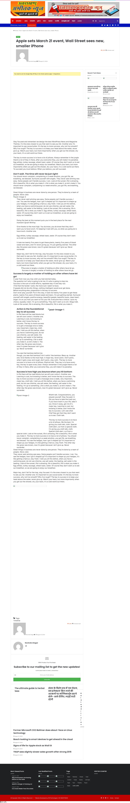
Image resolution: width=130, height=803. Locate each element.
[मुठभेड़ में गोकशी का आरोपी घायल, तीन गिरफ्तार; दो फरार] (42, 777)
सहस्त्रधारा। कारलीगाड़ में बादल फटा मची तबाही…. (94, 88)
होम (12, 21)
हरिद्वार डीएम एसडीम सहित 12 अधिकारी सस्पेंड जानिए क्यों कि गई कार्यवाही (110, 89)
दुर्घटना (39, 21)
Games (81, 779)
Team (68, 782)
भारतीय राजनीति (76, 785)
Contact (117, 798)
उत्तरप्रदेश (18, 21)
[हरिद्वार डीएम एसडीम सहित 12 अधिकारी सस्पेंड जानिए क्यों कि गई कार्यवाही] (110, 81)
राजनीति (57, 21)
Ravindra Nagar (31, 643)
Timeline (16, 621)
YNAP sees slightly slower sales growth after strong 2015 (42, 751)
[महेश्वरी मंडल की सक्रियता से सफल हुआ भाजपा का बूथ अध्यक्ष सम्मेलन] (60, 788)
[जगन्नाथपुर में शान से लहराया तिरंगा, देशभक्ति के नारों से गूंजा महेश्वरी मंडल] (60, 777)
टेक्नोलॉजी (32, 21)
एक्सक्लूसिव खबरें (65, 21)
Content (69, 779)
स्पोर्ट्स (73, 21)
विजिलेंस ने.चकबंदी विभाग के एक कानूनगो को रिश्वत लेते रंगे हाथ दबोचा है (109, 101)
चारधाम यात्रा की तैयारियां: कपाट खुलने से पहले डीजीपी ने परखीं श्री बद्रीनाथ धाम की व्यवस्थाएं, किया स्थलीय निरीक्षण (94, 111)
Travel (85, 782)
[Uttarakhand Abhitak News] (28, 8)
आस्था (25, 21)
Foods (75, 779)
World (68, 785)
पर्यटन (44, 21)
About (68, 776)
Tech (20, 30)
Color (87, 776)
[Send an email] (37, 61)
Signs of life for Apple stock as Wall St (32, 745)
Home (16, 30)
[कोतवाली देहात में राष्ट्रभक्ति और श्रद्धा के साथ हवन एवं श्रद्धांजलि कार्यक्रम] (51, 777)
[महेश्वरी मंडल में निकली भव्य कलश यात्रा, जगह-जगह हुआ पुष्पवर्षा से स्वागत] (42, 783)
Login (80, 21)
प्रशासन (50, 21)
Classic (81, 776)
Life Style (87, 779)
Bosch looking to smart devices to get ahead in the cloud (43, 739)
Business (75, 776)
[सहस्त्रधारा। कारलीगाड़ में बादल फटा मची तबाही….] (94, 81)
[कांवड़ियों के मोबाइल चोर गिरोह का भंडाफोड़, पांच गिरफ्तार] (60, 783)
